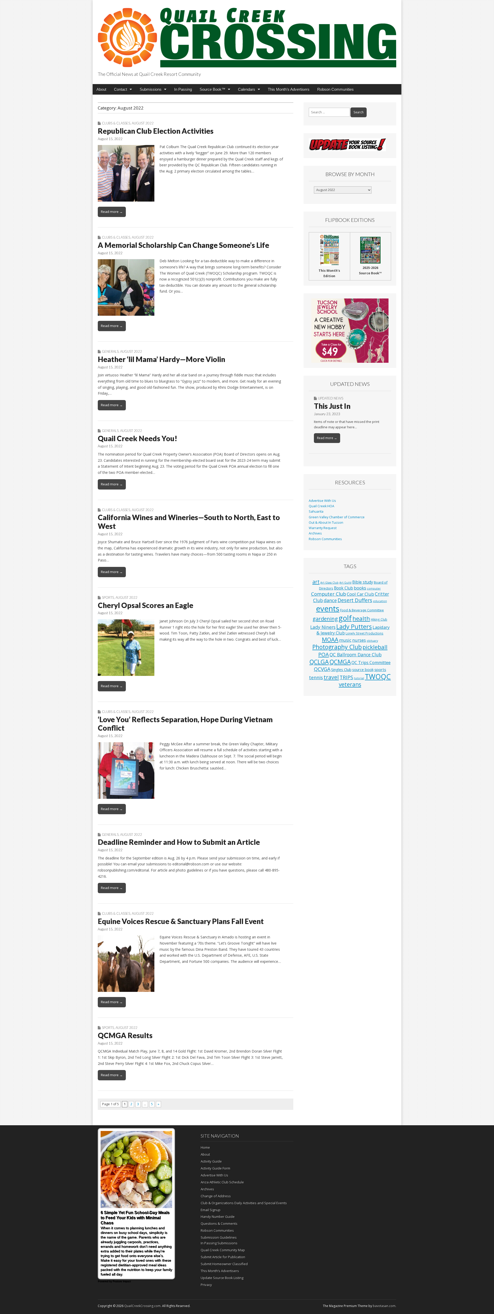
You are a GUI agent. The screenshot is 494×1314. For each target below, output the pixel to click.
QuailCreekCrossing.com (142, 1306)
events (327, 608)
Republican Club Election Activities (156, 130)
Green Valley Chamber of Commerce (337, 517)
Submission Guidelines (219, 1237)
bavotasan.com (384, 1306)
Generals (110, 351)
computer (374, 588)
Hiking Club (379, 619)
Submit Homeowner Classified (224, 1264)
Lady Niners (323, 627)
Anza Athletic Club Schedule (222, 1182)
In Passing (183, 89)
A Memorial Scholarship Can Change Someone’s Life (183, 245)
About (101, 89)
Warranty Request (323, 528)
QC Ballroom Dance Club (356, 654)
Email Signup (210, 1210)
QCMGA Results (125, 1035)
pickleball (375, 647)
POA (323, 654)
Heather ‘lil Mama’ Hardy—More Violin (161, 359)
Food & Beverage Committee (362, 610)
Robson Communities (335, 89)
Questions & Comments (219, 1223)
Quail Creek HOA (321, 506)
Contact (120, 89)
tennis (316, 677)
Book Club (343, 588)
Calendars (246, 89)
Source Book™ (212, 89)
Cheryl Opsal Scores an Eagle (145, 605)
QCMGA (340, 662)
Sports (108, 597)
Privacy (206, 1284)
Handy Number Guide (218, 1216)
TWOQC (378, 676)
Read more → (112, 211)
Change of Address (216, 1196)
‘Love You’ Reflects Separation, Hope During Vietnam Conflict (185, 723)
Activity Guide (211, 1161)
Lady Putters (354, 626)
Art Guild (345, 582)
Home (205, 1147)
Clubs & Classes (116, 123)
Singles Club (341, 669)
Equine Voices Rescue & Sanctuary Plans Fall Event (181, 921)
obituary (372, 640)
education (380, 601)
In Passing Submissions (219, 1243)
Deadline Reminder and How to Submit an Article (179, 842)
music (345, 640)
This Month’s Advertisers (289, 89)
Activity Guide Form (215, 1168)
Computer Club (328, 594)
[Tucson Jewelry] (350, 330)
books (360, 588)
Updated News (330, 398)
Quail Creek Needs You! (137, 438)
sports (380, 669)
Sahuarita (316, 511)
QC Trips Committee (371, 662)
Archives (315, 533)
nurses (359, 640)
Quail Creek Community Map (223, 1250)
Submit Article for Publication (223, 1257)
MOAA (330, 639)
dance (330, 600)
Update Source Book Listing (222, 1277)
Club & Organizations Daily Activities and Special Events (244, 1203)
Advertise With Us (322, 501)
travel (331, 677)
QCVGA (322, 669)
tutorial (359, 678)
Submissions (151, 89)
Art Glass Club (329, 582)
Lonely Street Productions (364, 633)
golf (345, 618)
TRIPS (346, 677)
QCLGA (319, 662)
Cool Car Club (360, 594)
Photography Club (337, 647)
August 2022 (143, 123)
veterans (350, 684)
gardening (325, 618)
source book (363, 669)
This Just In (332, 406)
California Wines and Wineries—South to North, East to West (189, 521)
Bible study (362, 582)
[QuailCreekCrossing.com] (247, 34)
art (316, 581)
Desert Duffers (355, 600)
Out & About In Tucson (326, 522)
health (361, 618)
